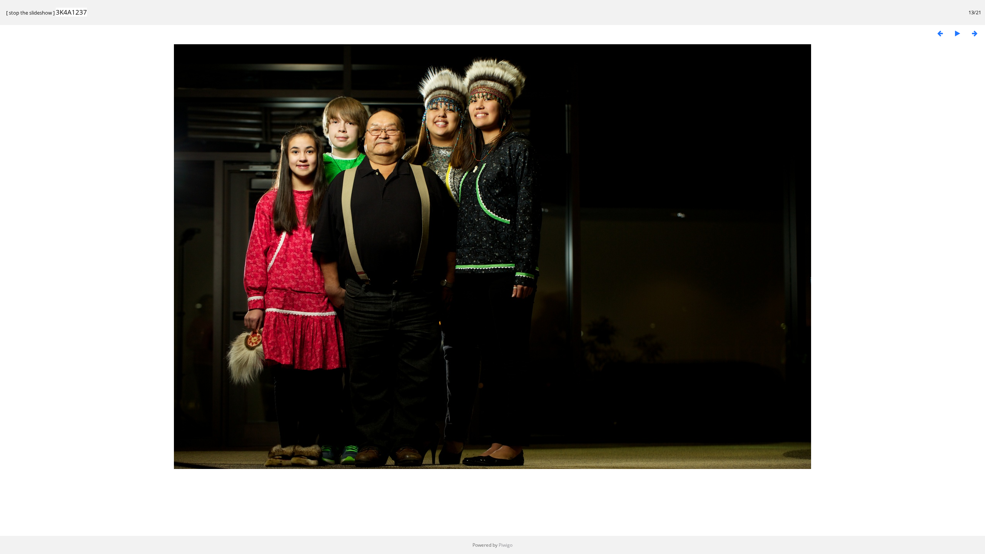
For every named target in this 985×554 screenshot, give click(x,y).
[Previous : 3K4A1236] (940, 33)
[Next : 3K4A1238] (975, 33)
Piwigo (506, 545)
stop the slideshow (30, 12)
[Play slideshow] (957, 33)
